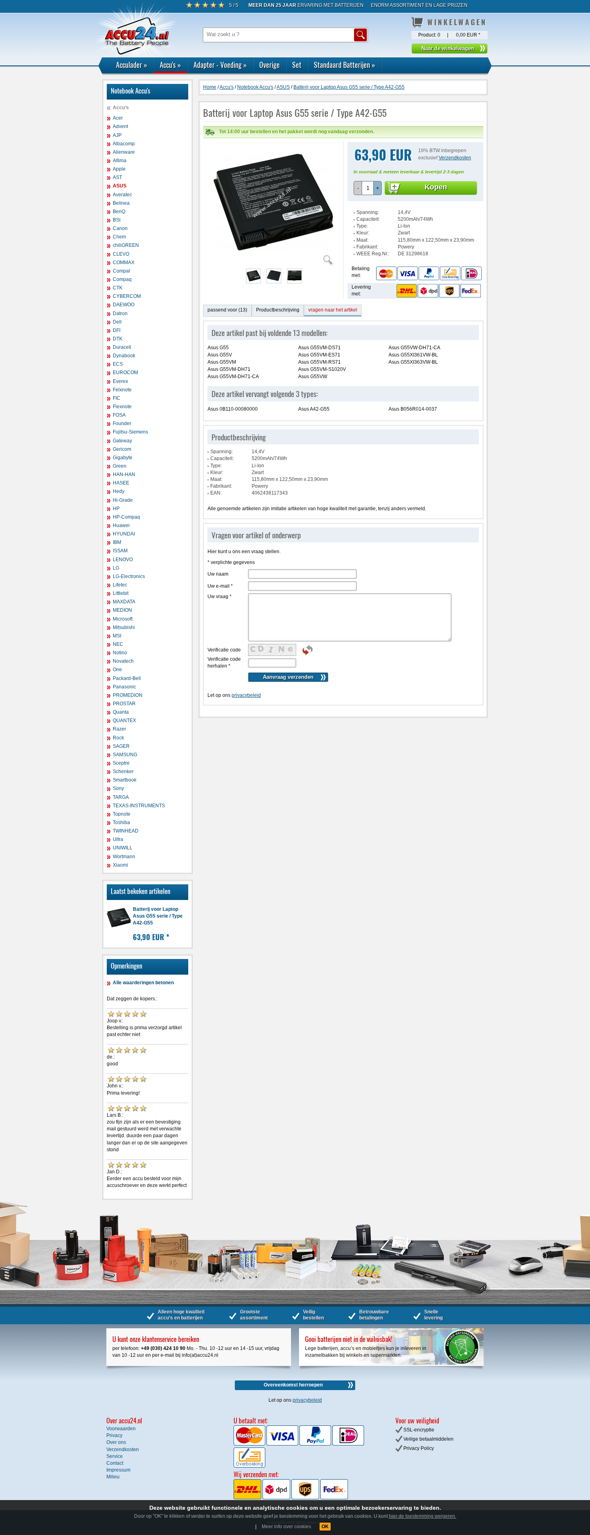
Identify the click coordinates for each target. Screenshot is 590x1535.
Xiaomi (120, 865)
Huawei (121, 525)
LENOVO (123, 559)
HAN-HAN (124, 474)
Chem (119, 237)
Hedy (118, 491)
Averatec (122, 194)
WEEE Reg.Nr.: (372, 254)
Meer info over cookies (286, 1526)
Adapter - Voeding (220, 64)
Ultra (118, 839)
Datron (120, 313)
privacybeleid (246, 695)
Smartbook (124, 780)
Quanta (121, 712)
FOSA (119, 415)
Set (296, 64)
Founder (122, 423)
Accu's (170, 64)
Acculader (131, 64)
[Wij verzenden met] (291, 1497)
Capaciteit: (368, 219)
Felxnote (122, 390)
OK (325, 1526)
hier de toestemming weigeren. (422, 1516)
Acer (118, 118)
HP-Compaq (126, 517)
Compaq (122, 279)
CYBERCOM (127, 296)
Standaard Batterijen (344, 64)
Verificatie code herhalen (224, 662)
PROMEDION (127, 695)
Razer (119, 729)
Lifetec (120, 585)
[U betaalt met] (250, 1444)
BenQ (119, 211)
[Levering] (437, 290)
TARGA (121, 797)
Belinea (121, 203)
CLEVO (121, 254)
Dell (117, 322)
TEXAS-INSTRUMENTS (139, 805)
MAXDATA (124, 602)
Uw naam (218, 574)
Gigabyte (122, 457)
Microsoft (122, 619)
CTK (117, 288)
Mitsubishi (124, 627)
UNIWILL (122, 848)
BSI (116, 220)
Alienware (124, 152)
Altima (119, 160)
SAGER (121, 746)
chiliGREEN (126, 245)
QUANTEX (124, 720)
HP (116, 508)
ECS (118, 364)
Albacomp (124, 144)
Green (119, 466)
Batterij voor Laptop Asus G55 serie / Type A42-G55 (158, 916)
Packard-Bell (127, 678)
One (117, 669)
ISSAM (120, 551)
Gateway (122, 441)
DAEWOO (123, 304)
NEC (118, 644)
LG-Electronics (129, 576)
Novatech (123, 661)
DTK (117, 339)
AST (117, 177)
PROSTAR (124, 703)
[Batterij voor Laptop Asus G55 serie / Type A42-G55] (273, 261)
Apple (119, 169)
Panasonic (124, 687)
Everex (120, 381)
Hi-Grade (123, 500)
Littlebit (120, 593)
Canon (120, 228)
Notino (120, 653)
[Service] (429, 273)
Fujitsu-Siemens (130, 432)
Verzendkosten (455, 158)
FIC (116, 398)
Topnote (121, 814)
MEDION (122, 610)
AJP (117, 135)
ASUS (119, 186)
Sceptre (121, 763)
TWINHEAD (125, 831)
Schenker (123, 771)
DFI (116, 330)
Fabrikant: (367, 247)
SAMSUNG (125, 754)
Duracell (122, 347)
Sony (118, 788)
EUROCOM (125, 372)
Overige (269, 64)
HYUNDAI (124, 534)
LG (116, 568)
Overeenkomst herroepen (293, 1385)
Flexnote (122, 406)
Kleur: (362, 233)
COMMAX (123, 262)
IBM (117, 542)
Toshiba (121, 822)
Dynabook (124, 355)
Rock (118, 738)
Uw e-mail (220, 586)
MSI (117, 636)
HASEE (121, 483)
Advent (120, 126)
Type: (362, 226)
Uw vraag (220, 596)
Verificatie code (224, 650)
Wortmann (124, 856)
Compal (121, 271)
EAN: (216, 493)
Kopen (436, 187)
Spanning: (367, 212)
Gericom (122, 449)
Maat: (362, 240)
